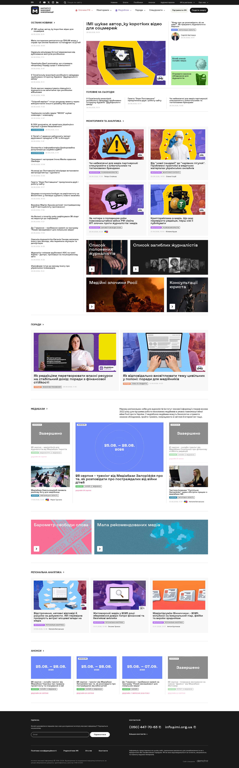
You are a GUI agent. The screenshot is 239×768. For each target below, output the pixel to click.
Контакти (103, 751)
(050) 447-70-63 (143, 727)
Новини (114, 2)
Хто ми (88, 751)
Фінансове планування (52, 387)
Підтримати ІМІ (179, 10)
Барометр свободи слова (111, 227)
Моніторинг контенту (171, 172)
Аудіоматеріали (168, 2)
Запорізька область (186, 497)
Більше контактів (137, 734)
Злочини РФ (84, 10)
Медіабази (123, 10)
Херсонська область (187, 30)
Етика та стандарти (139, 383)
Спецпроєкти (156, 10)
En (32, 2)
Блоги (125, 2)
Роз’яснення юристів (109, 172)
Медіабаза (97, 486)
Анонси (151, 2)
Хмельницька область (49, 495)
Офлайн (134, 689)
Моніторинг (94, 172)
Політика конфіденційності (44, 751)
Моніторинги (103, 10)
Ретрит (179, 689)
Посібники (138, 2)
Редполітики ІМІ (70, 751)
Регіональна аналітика (55, 625)
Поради (139, 10)
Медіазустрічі (45, 453)
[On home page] (42, 10)
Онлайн (88, 486)
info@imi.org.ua (178, 727)
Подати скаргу (199, 10)
